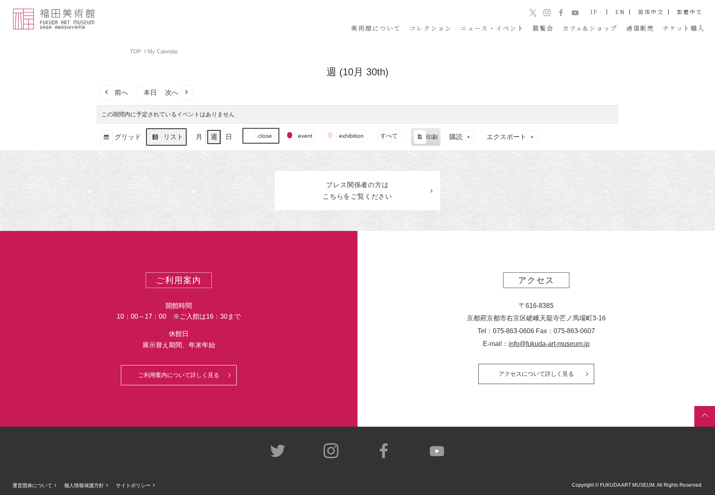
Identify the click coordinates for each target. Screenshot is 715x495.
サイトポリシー (133, 485)
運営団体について (32, 485)
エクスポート (506, 136)
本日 (150, 92)
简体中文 (651, 11)
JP (594, 11)
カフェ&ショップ (590, 28)
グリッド (120, 139)
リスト (166, 139)
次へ (171, 92)
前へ (121, 92)
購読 (456, 136)
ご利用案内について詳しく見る (178, 375)
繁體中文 (690, 11)
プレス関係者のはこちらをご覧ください (357, 190)
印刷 (425, 140)
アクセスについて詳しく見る (536, 373)
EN (620, 11)
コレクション (430, 28)
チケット (684, 28)
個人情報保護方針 (84, 485)
